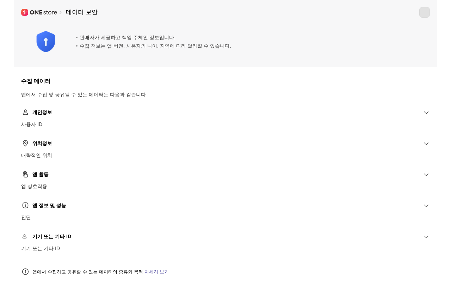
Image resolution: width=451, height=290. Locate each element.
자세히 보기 (156, 271)
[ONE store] (39, 12)
